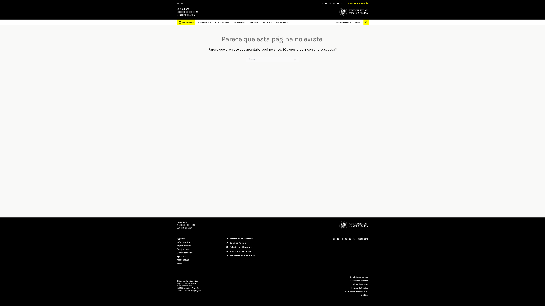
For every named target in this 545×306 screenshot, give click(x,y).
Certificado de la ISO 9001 (356, 292)
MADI (357, 22)
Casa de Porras (343, 22)
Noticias (267, 22)
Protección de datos (359, 281)
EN (182, 3)
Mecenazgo (282, 22)
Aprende (254, 22)
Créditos (364, 295)
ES (178, 3)
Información (204, 22)
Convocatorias (185, 252)
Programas (239, 22)
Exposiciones (222, 22)
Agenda (181, 238)
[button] (366, 22)
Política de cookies (360, 284)
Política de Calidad (359, 288)
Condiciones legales (359, 277)
